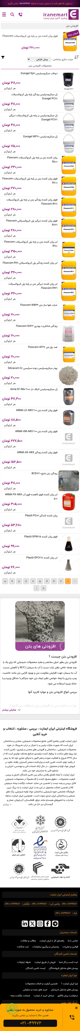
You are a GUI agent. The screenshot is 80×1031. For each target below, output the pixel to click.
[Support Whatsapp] (11, 1008)
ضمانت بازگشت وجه (20, 996)
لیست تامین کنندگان (35, 968)
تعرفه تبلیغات (24, 962)
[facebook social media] (48, 924)
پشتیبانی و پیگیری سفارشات (45, 947)
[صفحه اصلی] (60, 14)
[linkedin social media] (25, 924)
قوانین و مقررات (70, 947)
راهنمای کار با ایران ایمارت (52, 941)
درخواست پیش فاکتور (67, 996)
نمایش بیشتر (9, 710)
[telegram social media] (55, 924)
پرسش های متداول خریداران (64, 990)
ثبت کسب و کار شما (68, 962)
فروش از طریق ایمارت (44, 962)
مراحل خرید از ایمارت (44, 996)
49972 (30, 1023)
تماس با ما (73, 941)
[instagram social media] (40, 924)
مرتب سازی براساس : (62, 59)
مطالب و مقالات (28, 941)
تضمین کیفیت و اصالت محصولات (41, 984)
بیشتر (6, 804)
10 (5, 581)
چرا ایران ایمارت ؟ (69, 984)
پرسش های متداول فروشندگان (63, 968)
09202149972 (24, 3)
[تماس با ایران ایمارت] (20, 15)
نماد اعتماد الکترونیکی (40, 847)
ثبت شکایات (23, 947)
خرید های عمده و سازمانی (35, 990)
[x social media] (32, 924)
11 (43, 589)
